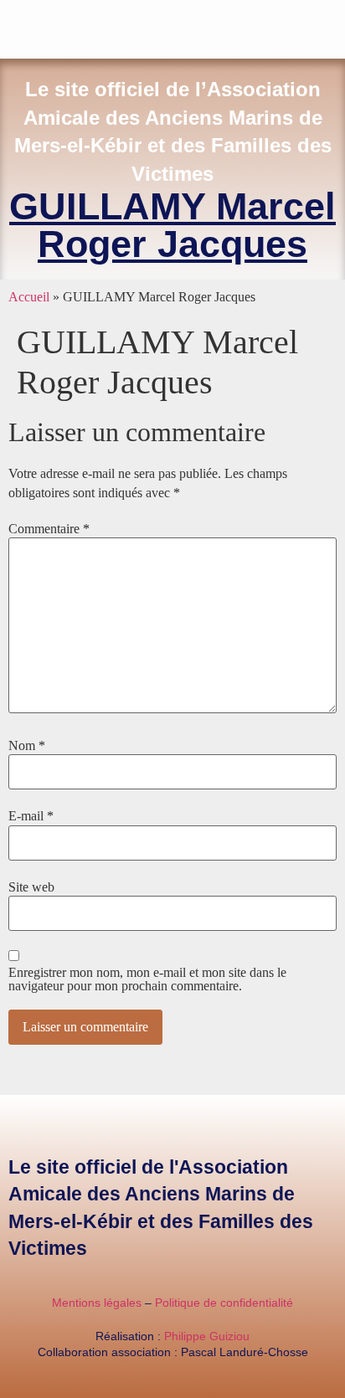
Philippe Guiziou (207, 1336)
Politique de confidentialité (224, 1302)
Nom (26, 746)
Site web (31, 887)
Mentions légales (97, 1302)
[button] (333, 25)
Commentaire (49, 529)
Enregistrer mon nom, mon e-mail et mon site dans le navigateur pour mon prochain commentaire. (147, 979)
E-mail (31, 816)
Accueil (28, 297)
